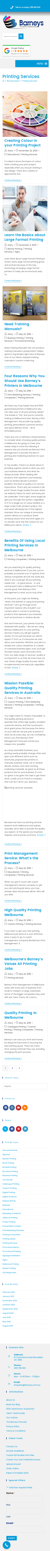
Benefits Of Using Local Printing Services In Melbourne (24, 545)
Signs (17, 251)
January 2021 (8, 1296)
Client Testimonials (15, 1413)
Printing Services (29, 81)
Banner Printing (15, 248)
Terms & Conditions (16, 1430)
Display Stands (9, 1201)
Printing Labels (8, 1238)
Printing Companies (17, 559)
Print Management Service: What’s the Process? (21, 858)
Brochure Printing (10, 1171)
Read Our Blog (13, 1404)
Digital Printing (8, 1192)
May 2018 (6, 1321)
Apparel (6, 1154)
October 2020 (8, 1304)
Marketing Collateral (11, 1213)
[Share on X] (5, 1129)
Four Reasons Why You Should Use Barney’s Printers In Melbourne (24, 381)
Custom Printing (15, 701)
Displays (6, 1205)
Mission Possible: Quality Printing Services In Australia (22, 688)
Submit (11, 1538)
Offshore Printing (10, 1217)
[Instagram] (12, 1107)
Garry (10, 150)
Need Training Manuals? (16, 326)
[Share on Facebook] (12, 1129)
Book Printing (8, 1163)
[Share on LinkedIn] (25, 1129)
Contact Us (11, 1446)
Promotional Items (10, 1247)
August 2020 (8, 1313)
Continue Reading (13, 180)
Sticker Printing (9, 1268)
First (8, 1504)
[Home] (3, 81)
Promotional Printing (24, 341)
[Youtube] (18, 1107)
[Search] (20, 36)
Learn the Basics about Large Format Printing (24, 237)
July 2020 (6, 1317)
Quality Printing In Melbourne (20, 1015)
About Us (10, 1400)
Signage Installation (11, 1255)
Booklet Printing (9, 1167)
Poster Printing (8, 1222)
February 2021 (8, 1292)
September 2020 (10, 1309)
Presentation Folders (11, 1226)
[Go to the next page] (19, 1068)
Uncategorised (9, 1272)
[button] (40, 63)
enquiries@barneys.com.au (27, 1385)
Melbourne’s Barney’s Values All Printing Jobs (23, 964)
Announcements (10, 1150)
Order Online (12, 1468)
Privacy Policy (12, 1426)
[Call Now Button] (6, 1545)
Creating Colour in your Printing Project (22, 143)
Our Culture (12, 1417)
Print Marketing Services (19, 394)
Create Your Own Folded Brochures (23, 1459)
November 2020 (9, 1300)
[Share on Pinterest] (18, 1129)
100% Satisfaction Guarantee (20, 1408)
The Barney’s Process (16, 1422)
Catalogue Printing (17, 1026)
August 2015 (7, 1325)
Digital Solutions (9, 1196)
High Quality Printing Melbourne (23, 912)
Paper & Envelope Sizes (17, 1472)
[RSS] (25, 1107)
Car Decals (7, 1179)
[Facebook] (5, 1107)
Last (8, 1516)
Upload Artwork (13, 1464)
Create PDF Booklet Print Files (20, 1455)
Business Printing (16, 338)
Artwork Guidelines (15, 1450)
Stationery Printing (10, 1264)
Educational (13, 154)
